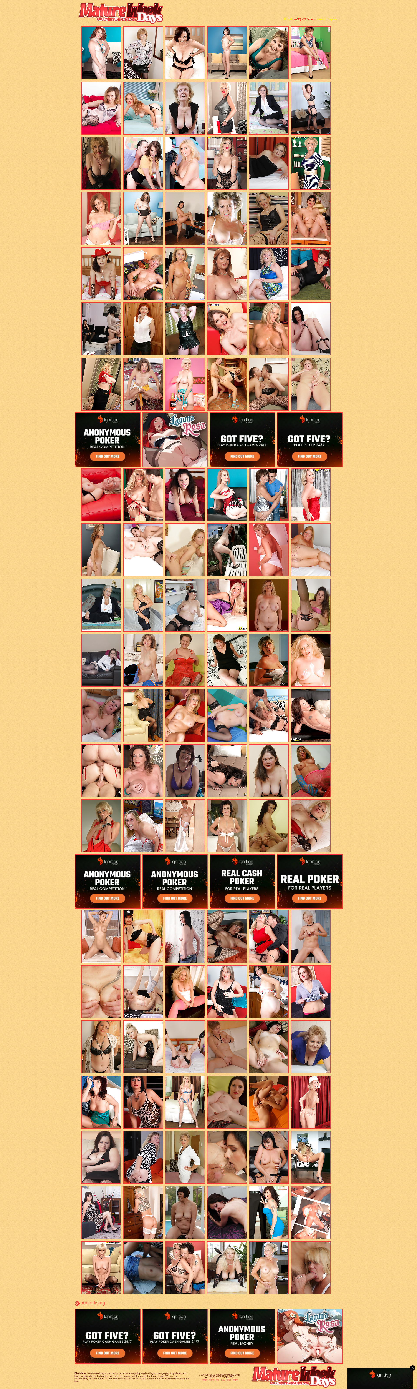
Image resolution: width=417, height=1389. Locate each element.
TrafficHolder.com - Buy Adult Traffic (219, 1380)
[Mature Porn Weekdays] (123, 23)
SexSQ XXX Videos (304, 19)
